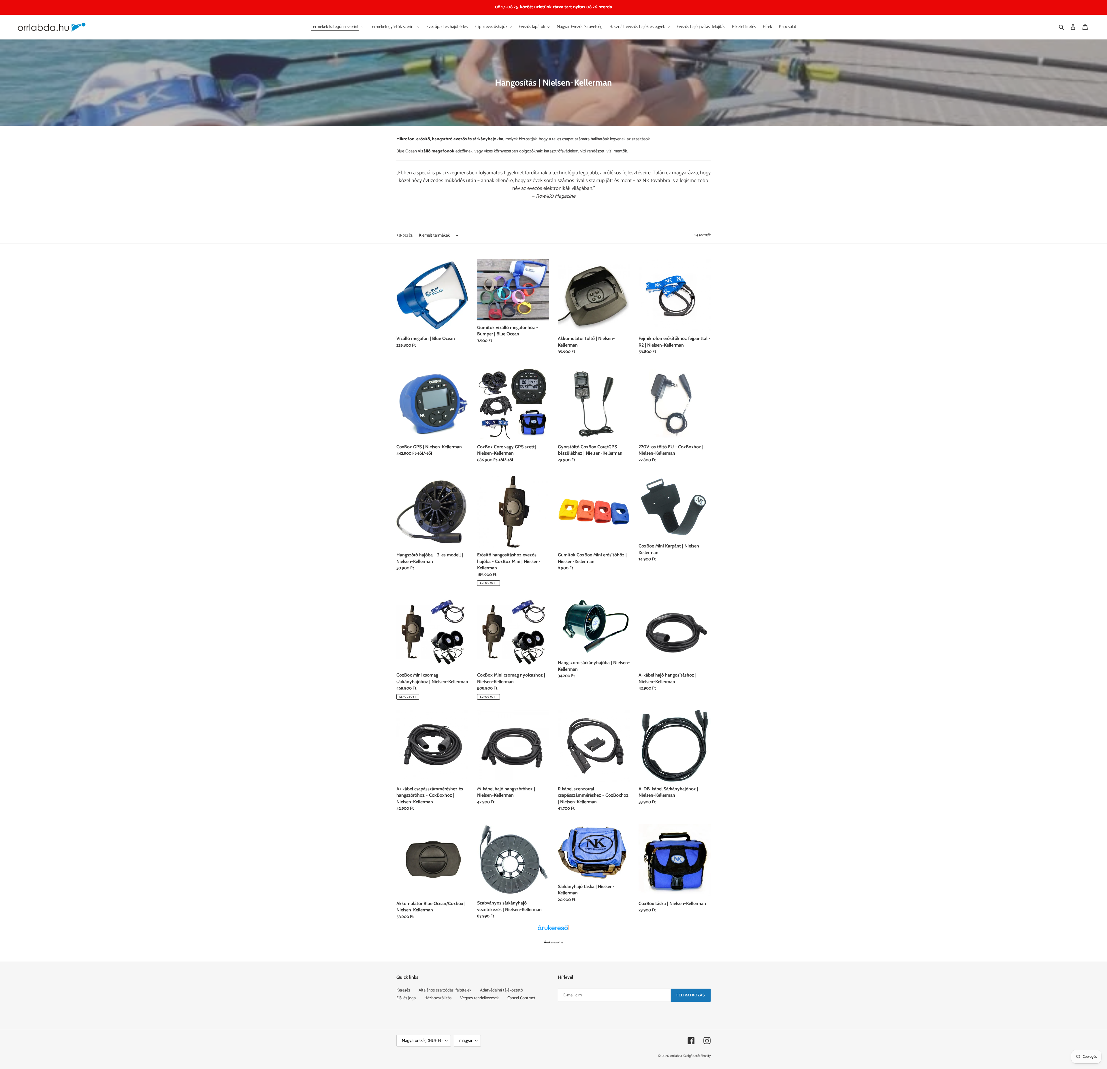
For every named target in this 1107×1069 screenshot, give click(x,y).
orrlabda (676, 1056)
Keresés (403, 990)
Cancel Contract (521, 998)
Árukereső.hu (553, 942)
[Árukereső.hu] (553, 930)
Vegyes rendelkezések (479, 998)
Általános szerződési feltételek (445, 990)
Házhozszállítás (437, 998)
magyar (465, 1040)
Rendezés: (404, 235)
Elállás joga (406, 998)
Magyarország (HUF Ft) (422, 1040)
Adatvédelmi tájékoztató (501, 990)
